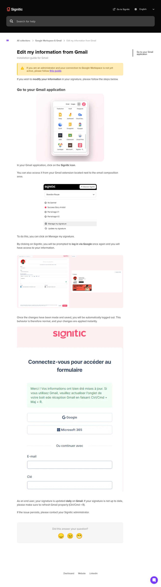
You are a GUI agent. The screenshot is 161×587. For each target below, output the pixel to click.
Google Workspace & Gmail (48, 40)
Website (82, 573)
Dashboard (69, 573)
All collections (23, 40)
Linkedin (93, 573)
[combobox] (84, 21)
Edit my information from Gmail (81, 40)
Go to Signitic (123, 9)
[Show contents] (8, 40)
